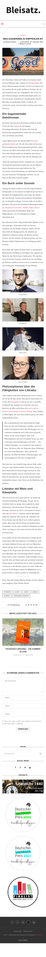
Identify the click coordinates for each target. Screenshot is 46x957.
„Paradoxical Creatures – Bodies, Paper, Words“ (22, 208)
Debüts (16, 126)
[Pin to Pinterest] (28, 605)
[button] (23, 660)
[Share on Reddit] (31, 605)
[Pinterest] (23, 922)
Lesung (26, 592)
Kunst (17, 592)
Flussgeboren (16, 402)
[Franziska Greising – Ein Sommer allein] (23, 632)
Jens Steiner (13, 513)
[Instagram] (17, 922)
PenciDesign (39, 935)
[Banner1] (23, 786)
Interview (7, 592)
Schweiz (7, 596)
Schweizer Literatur (21, 596)
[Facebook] (12, 922)
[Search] (43, 24)
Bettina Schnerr (11, 42)
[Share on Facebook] (26, 605)
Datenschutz (27, 931)
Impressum (18, 931)
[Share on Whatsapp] (34, 605)
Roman (35, 592)
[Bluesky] (28, 922)
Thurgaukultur (34, 83)
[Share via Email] (36, 605)
